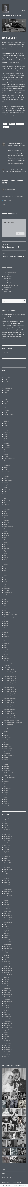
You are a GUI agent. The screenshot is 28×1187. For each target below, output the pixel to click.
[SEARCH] (24, 301)
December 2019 (8, 994)
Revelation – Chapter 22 (10, 700)
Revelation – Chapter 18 (10, 689)
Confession (6, 449)
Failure (5, 496)
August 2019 (7, 1003)
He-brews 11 (7, 540)
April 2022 (6, 933)
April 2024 (6, 880)
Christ (5, 436)
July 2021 (6, 953)
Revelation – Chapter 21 (10, 698)
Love (5, 597)
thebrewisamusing (9, 169)
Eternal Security (8, 480)
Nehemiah (6, 621)
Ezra (5, 493)
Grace (5, 529)
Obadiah (6, 625)
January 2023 (7, 913)
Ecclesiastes (7, 471)
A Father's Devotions (9, 414)
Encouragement (7, 474)
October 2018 (7, 1025)
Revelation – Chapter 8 (9, 713)
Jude (5, 579)
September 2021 (8, 948)
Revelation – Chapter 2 (9, 694)
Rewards (6, 729)
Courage (6, 454)
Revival (6, 726)
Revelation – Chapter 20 (10, 696)
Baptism (6, 425)
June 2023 (6, 902)
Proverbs (6, 654)
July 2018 (6, 1032)
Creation (6, 456)
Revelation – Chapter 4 (9, 704)
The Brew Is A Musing (11, 15)
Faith (5, 498)
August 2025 (7, 845)
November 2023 (8, 891)
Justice (6, 171)
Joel (5, 568)
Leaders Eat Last (8, 592)
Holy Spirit (6, 548)
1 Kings (6, 381)
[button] (14, 1080)
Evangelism (6, 485)
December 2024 (8, 863)
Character (6, 434)
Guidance (6, 533)
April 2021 (6, 959)
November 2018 (8, 1023)
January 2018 (7, 1045)
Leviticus (6, 595)
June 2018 (6, 1034)
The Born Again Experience (11, 773)
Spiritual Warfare (8, 751)
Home (4, 1170)
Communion (7, 445)
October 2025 (7, 841)
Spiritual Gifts (7, 746)
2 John (5, 399)
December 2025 (8, 836)
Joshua (5, 575)
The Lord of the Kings (9, 777)
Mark (5, 603)
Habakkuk (6, 535)
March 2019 (7, 1014)
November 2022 (8, 917)
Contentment (7, 452)
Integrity (6, 557)
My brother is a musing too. (10, 614)
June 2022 (6, 928)
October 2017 (7, 1052)
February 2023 (7, 911)
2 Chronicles (7, 395)
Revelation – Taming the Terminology (13, 722)
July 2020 (6, 979)
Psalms (5, 656)
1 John (5, 379)
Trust (20, 171)
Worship (6, 799)
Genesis (6, 515)
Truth (5, 786)
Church (5, 441)
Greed (5, 531)
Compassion (7, 447)
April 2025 (6, 854)
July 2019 (6, 1005)
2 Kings (6, 401)
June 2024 (6, 876)
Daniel (5, 460)
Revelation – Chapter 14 (10, 680)
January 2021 (7, 966)
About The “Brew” (7, 1177)
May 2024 (6, 878)
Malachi (6, 601)
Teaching (16, 171)
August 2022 (7, 924)
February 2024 (7, 885)
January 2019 (7, 1019)
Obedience (6, 628)
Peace (5, 634)
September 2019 (8, 1001)
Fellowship (6, 504)
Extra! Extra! (7, 489)
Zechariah (6, 803)
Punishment (6, 658)
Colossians (6, 443)
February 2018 (7, 1043)
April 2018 (6, 1038)
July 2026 (6, 821)
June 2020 (6, 981)
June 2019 (6, 1008)
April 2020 (6, 986)
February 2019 (7, 1016)
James (5, 562)
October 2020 (7, 972)
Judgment (6, 584)
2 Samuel (6, 406)
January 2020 (7, 992)
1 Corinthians (7, 377)
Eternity (6, 482)
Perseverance (7, 639)
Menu (23, 10)
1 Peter (5, 384)
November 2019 (8, 997)
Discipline (6, 467)
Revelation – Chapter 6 (9, 709)
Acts (5, 417)
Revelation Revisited (9, 724)
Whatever (6, 790)
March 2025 (7, 856)
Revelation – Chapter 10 (10, 672)
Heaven (5, 542)
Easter (5, 469)
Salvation (6, 735)
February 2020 (7, 990)
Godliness (6, 520)
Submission (6, 757)
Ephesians (6, 476)
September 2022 (8, 922)
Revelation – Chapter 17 (10, 687)
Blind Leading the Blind (10, 272)
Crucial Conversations (9, 458)
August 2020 (7, 977)
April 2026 (6, 827)
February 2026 (7, 832)
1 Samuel (6, 386)
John (5, 570)
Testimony (6, 768)
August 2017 (7, 1056)
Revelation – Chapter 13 (10, 678)
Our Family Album (8, 630)
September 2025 (8, 843)
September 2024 (8, 869)
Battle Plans (7, 281)
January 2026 (7, 834)
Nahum (5, 619)
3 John (5, 412)
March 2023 (7, 909)
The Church (7, 775)
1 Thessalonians (8, 388)
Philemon (6, 641)
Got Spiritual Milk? (8, 526)
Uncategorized (7, 788)
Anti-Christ (6, 421)
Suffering (6, 759)
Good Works (7, 522)
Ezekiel (5, 491)
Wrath (5, 801)
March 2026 (7, 830)
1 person (9, 200)
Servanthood (7, 740)
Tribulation (6, 781)
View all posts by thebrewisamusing (15, 163)
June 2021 (6, 955)
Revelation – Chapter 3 (9, 702)
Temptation (6, 766)
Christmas (6, 439)
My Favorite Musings (9, 617)
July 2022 (6, 926)
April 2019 (6, 1012)
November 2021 (8, 944)
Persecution (6, 636)
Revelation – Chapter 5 (9, 707)
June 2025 (6, 849)
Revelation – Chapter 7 (9, 711)
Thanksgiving (7, 770)
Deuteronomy (7, 463)
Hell (5, 546)
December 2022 (8, 915)
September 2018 (8, 1027)
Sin (4, 742)
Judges (5, 581)
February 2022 (7, 937)
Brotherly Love (7, 432)
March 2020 (7, 988)
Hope (5, 551)
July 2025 (6, 847)
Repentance (6, 665)
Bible (5, 428)
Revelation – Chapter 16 (10, 685)
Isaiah (5, 559)
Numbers (6, 623)
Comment (20, 234)
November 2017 (8, 1049)
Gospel (5, 524)
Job (4, 566)
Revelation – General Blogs (10, 718)
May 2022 (6, 931)
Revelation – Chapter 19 (10, 691)
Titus (5, 779)
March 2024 (7, 882)
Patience (6, 632)
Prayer (5, 647)
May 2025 (6, 852)
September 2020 (8, 975)
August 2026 (7, 819)
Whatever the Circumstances (11, 285)
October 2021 (7, 946)
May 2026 (6, 825)
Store (3, 1173)
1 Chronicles (7, 375)
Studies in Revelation (9, 755)
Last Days (6, 590)
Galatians (6, 513)
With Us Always (8, 276)
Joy (4, 577)
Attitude (6, 423)
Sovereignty (11, 171)
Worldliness (6, 795)
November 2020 (8, 970)
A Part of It (6, 289)
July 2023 (6, 900)
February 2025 (7, 858)
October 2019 (7, 999)
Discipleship (7, 465)
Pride (5, 652)
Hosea (5, 553)
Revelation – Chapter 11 (10, 674)
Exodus (5, 487)
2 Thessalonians (8, 408)
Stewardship (7, 753)
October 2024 (7, 867)
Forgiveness (7, 509)
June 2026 (6, 823)
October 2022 (7, 920)
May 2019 (6, 1010)
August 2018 (7, 1030)
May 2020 (6, 983)
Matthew (6, 606)
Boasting (6, 430)
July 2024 (6, 874)
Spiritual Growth (8, 748)
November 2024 (8, 865)
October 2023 (7, 893)
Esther (5, 478)
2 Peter (5, 403)
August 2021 (7, 950)
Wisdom (24, 171)
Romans (6, 731)
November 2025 (8, 838)
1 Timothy (6, 390)
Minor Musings (7, 612)
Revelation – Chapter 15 (10, 683)
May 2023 (6, 904)
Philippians (6, 643)
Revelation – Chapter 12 (10, 676)
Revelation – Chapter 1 (9, 669)
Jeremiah (6, 564)
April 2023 (6, 907)
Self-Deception (7, 737)
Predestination (7, 650)
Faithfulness (7, 500)
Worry (5, 797)
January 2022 (7, 939)
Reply (4, 204)
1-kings (5, 392)
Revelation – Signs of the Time (11, 720)
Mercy (5, 608)
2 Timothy (6, 410)
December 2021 (8, 942)
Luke (5, 599)
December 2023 (8, 889)
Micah (5, 610)
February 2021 (7, 964)
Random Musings (8, 663)
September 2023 (8, 896)
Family (5, 502)
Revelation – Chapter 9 (9, 715)
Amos (5, 419)
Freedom (6, 511)
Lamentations (7, 588)
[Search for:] (12, 301)
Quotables (6, 661)
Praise (5, 645)
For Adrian (6, 507)
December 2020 (8, 968)
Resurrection (7, 667)
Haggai (5, 537)
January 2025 (7, 860)
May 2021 (6, 957)
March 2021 (7, 961)
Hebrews (6, 544)
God (3, 171)
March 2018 (7, 1041)
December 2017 (8, 1047)
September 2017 (8, 1054)
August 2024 (7, 871)
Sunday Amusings (8, 762)
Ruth (5, 733)
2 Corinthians (7, 397)
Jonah (5, 573)
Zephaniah (6, 806)
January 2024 (7, 887)
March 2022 (7, 935)
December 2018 (8, 1021)
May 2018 (6, 1036)
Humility (6, 555)
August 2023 (7, 898)
